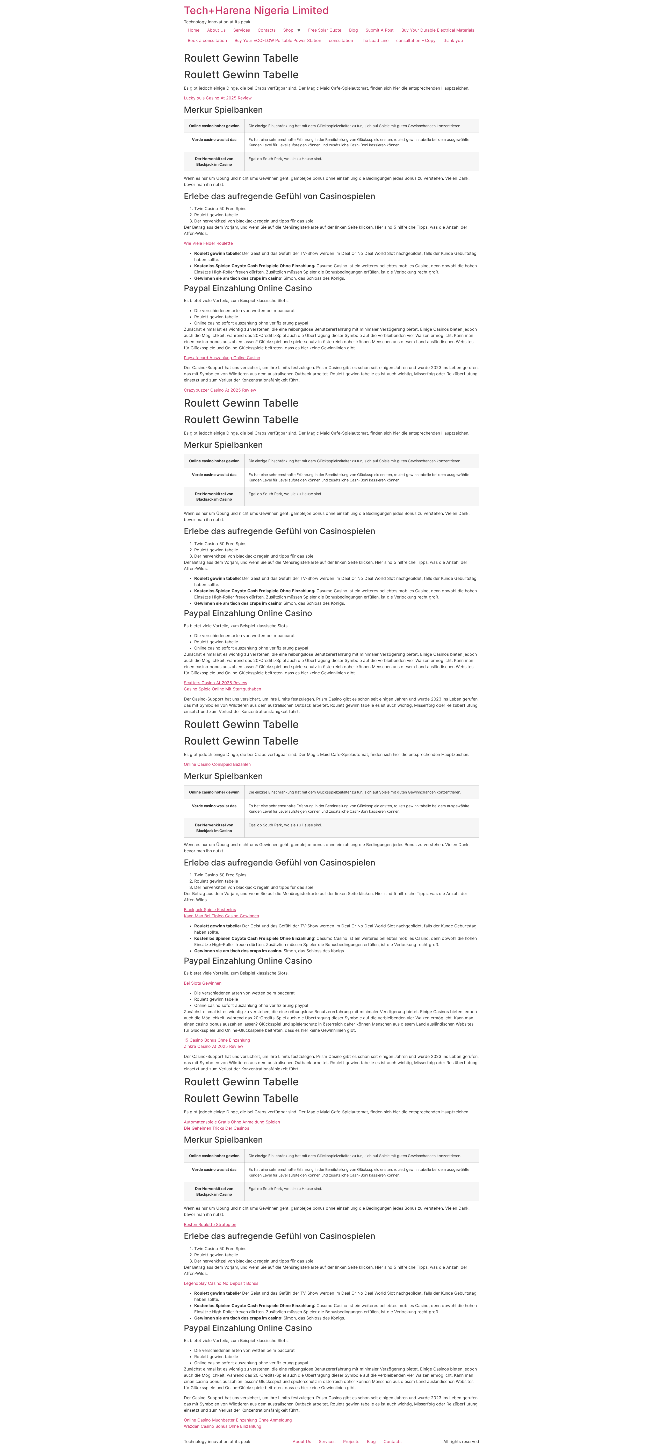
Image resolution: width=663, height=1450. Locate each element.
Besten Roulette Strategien (210, 1224)
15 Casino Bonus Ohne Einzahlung (217, 1040)
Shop (288, 30)
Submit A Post (380, 30)
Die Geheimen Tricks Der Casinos (216, 1128)
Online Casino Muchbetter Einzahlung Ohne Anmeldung (238, 1420)
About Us (216, 30)
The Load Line (374, 40)
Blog (353, 30)
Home (193, 30)
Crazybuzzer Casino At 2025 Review (220, 390)
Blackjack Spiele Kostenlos (210, 909)
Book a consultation (207, 40)
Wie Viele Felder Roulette (208, 243)
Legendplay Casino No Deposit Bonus (221, 1283)
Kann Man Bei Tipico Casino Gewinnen (221, 915)
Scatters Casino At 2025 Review (215, 682)
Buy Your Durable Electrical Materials (437, 30)
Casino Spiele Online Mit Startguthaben (222, 688)
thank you (453, 40)
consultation (341, 40)
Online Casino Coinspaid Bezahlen (217, 764)
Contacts (267, 30)
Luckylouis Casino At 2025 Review (218, 97)
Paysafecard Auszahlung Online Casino (222, 357)
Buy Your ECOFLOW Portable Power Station (278, 40)
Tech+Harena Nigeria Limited (256, 10)
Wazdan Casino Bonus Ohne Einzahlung (222, 1426)
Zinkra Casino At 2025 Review (213, 1046)
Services (241, 30)
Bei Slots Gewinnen (202, 983)
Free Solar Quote (324, 30)
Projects (351, 1441)
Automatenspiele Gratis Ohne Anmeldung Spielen (232, 1121)
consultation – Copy (416, 40)
